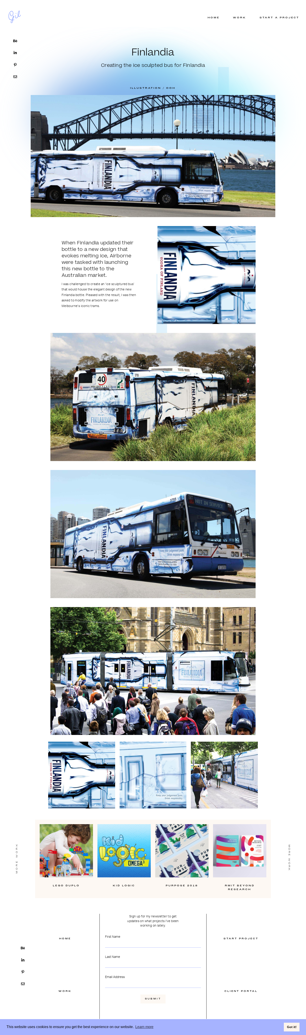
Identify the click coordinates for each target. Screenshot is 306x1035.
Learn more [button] (144, 1027)
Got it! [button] (292, 1027)
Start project (241, 939)
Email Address (115, 977)
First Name (112, 936)
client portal (241, 991)
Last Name (112, 957)
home (65, 939)
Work (65, 991)
